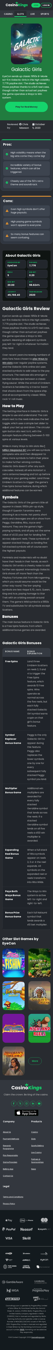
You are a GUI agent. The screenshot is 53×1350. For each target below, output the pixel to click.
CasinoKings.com (38, 1337)
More (35, 1061)
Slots (33, 1139)
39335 (22, 1330)
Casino (34, 1132)
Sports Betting (37, 1145)
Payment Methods (11, 1139)
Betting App (8, 1169)
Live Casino (36, 1152)
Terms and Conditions (13, 1197)
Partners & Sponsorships (37, 1160)
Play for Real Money (26, 106)
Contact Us (8, 1176)
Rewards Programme (8, 1147)
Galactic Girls (26, 69)
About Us (7, 1132)
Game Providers (10, 1162)
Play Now (13, 973)
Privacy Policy (9, 1203)
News (33, 1169)
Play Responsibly (10, 1155)
